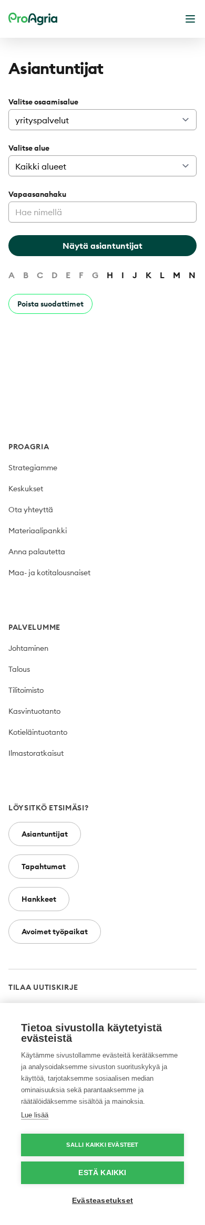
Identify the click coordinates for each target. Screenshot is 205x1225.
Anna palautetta (36, 551)
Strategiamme (32, 467)
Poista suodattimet (50, 304)
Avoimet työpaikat (55, 931)
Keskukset (25, 488)
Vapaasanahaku (37, 194)
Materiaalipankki (37, 530)
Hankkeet (39, 899)
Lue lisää (34, 1115)
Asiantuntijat (45, 834)
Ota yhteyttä (30, 509)
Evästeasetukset (102, 1201)
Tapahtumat (44, 866)
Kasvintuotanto (34, 711)
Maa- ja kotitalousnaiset (49, 572)
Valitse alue (28, 148)
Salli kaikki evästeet (102, 1145)
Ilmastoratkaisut (36, 753)
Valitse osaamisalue (43, 102)
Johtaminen (28, 648)
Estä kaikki (102, 1173)
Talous (19, 669)
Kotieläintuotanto (37, 732)
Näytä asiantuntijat (102, 245)
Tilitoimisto (26, 690)
